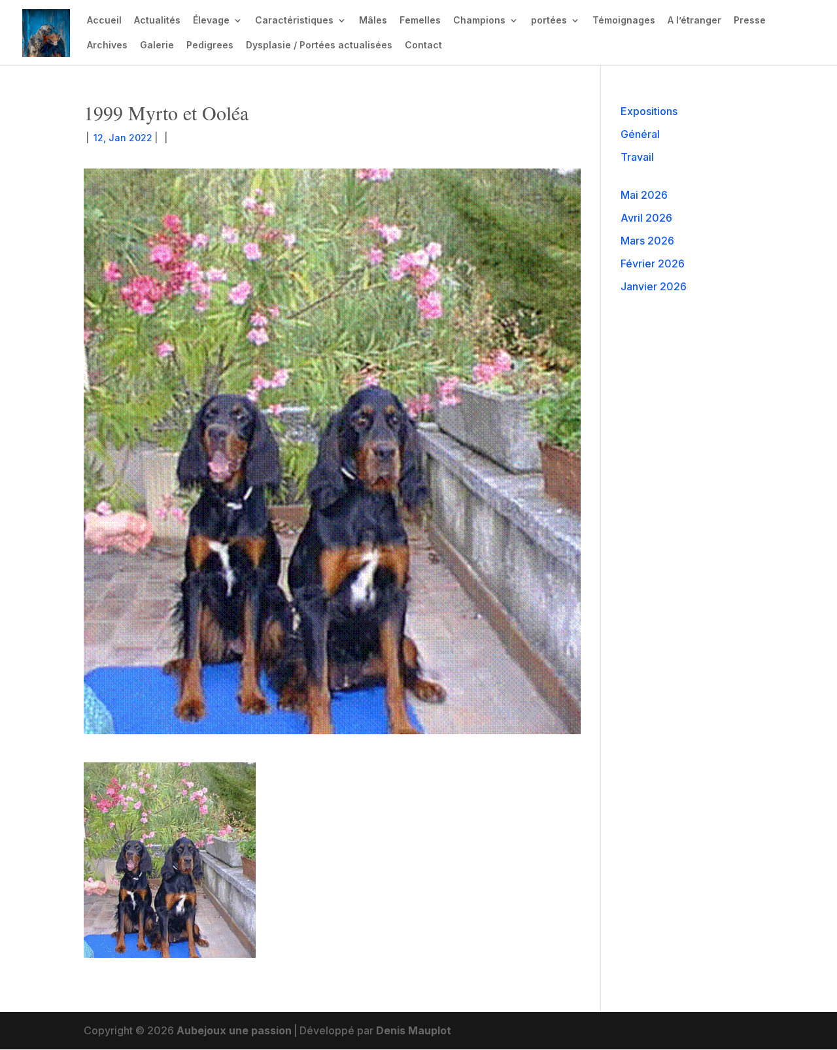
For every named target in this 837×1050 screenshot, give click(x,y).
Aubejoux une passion (234, 1030)
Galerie (157, 45)
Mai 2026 (644, 194)
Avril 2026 (646, 217)
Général (640, 134)
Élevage (211, 20)
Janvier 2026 (654, 286)
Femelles (420, 20)
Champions (479, 20)
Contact (423, 45)
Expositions (649, 111)
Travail (637, 156)
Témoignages (623, 20)
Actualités (157, 20)
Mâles (373, 20)
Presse (750, 20)
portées (549, 20)
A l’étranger (694, 20)
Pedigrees (209, 45)
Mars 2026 (647, 240)
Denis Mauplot (413, 1030)
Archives (107, 45)
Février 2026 (653, 263)
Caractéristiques (294, 20)
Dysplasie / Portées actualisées (319, 45)
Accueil (104, 20)
